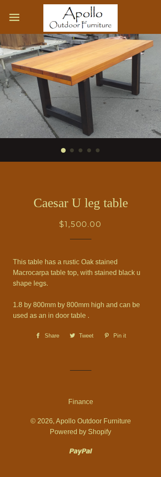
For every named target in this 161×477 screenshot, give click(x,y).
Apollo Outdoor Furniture (93, 421)
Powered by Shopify (80, 431)
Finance (80, 401)
